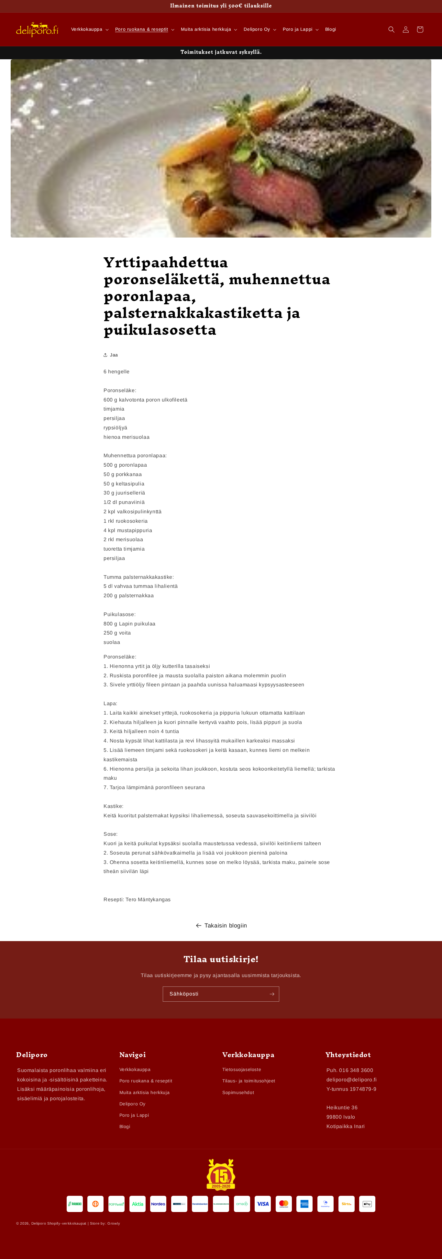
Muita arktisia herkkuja (144, 1092)
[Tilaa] (272, 994)
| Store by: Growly (104, 1223)
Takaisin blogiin (225, 925)
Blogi (124, 1126)
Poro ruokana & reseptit (145, 1081)
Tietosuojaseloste (241, 1069)
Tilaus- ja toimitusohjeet (248, 1081)
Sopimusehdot (238, 1092)
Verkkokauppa (135, 1069)
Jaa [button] (114, 354)
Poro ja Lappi (134, 1115)
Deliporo (38, 1223)
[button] (89, 29)
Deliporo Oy (132, 1103)
